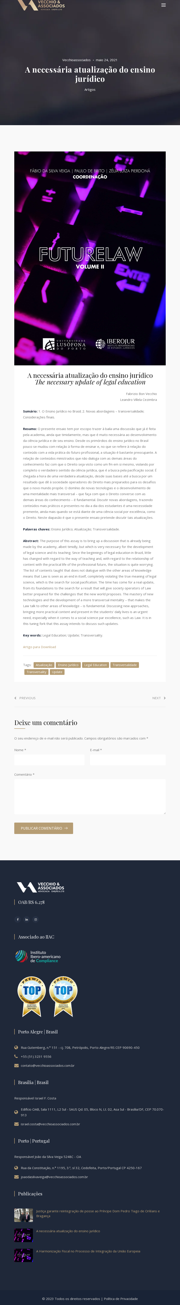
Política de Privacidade (121, 1298)
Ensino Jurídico (68, 665)
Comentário (24, 774)
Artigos (90, 89)
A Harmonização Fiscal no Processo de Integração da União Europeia (88, 1251)
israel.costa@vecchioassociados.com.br (50, 1124)
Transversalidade (125, 665)
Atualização (44, 665)
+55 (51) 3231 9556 (36, 1056)
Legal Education (95, 665)
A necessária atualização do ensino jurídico (68, 1231)
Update (57, 672)
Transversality (36, 672)
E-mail (96, 750)
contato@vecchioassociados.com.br (48, 1065)
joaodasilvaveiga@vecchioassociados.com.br (54, 1177)
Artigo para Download (39, 647)
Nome (20, 750)
